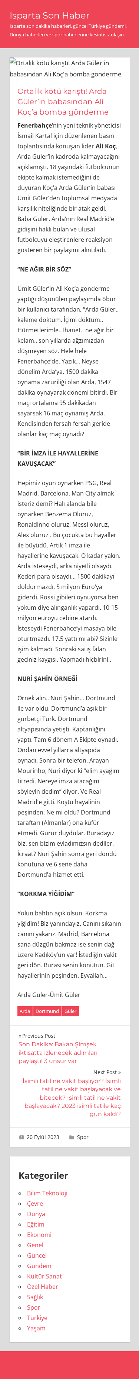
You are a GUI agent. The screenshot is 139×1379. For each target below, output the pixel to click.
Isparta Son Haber (50, 15)
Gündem (39, 1266)
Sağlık (35, 1297)
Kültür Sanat (44, 1276)
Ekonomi (39, 1235)
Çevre (35, 1203)
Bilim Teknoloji (47, 1193)
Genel (35, 1245)
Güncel (37, 1255)
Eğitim (35, 1224)
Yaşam (36, 1328)
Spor (83, 1137)
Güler (70, 1011)
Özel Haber (42, 1287)
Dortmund (47, 1011)
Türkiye (37, 1318)
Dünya (36, 1214)
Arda (25, 1011)
